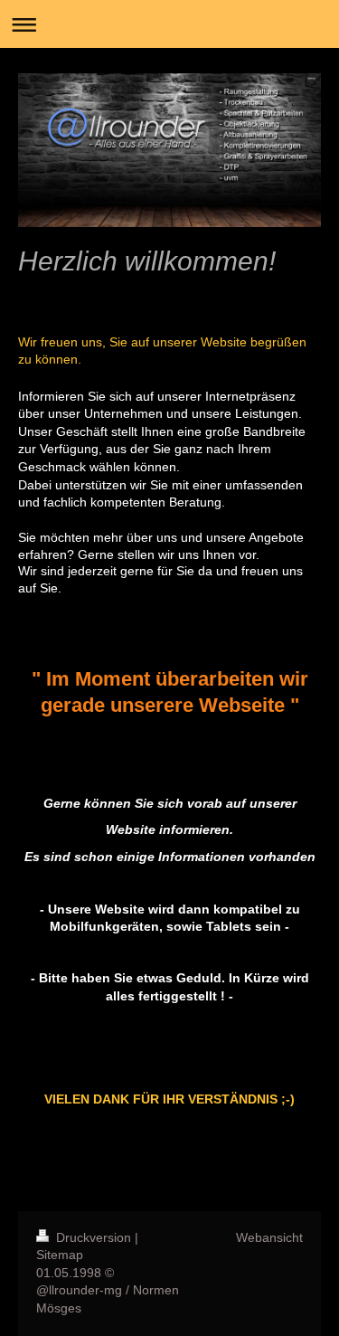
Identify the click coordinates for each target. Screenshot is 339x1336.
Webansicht (269, 1237)
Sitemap (59, 1254)
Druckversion (93, 1237)
